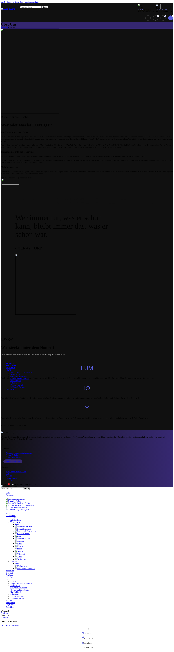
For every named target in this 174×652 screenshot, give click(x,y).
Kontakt (9, 476)
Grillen (19, 536)
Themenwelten (16, 522)
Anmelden (9, 607)
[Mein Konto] (148, 18)
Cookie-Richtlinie (12, 455)
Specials (13, 561)
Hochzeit (27, 538)
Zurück (13, 518)
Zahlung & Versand (17, 387)
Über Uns (9, 480)
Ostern (19, 549)
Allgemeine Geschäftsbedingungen (19, 453)
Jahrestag (20, 541)
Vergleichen (10, 605)
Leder (19, 544)
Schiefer (20, 551)
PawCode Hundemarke (26, 569)
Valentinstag (21, 554)
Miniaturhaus (22, 566)
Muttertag (21, 546)
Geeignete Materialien (18, 376)
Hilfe (7, 474)
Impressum (10, 459)
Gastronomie (31, 531)
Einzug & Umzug (24, 529)
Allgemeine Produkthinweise (21, 372)
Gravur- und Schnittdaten (19, 379)
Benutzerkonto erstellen (10, 625)
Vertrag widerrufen (17, 385)
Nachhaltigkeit (15, 381)
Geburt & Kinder (23, 534)
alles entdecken (26, 526)
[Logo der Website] (8, 9)
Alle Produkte (15, 520)
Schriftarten (14, 383)
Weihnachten (22, 559)
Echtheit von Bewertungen (16, 472)
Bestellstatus (15, 374)
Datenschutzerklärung (14, 457)
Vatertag (20, 557)
